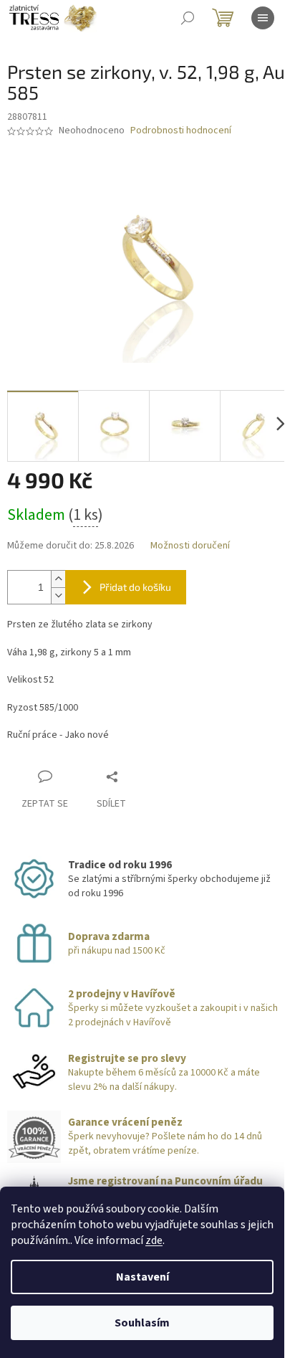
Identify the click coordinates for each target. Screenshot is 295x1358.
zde (154, 1240)
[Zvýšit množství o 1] (58, 579)
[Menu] (262, 18)
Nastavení (142, 1277)
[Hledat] (187, 18)
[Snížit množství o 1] (58, 595)
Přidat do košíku (135, 587)
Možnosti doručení (190, 546)
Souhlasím (142, 1323)
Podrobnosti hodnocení (180, 131)
